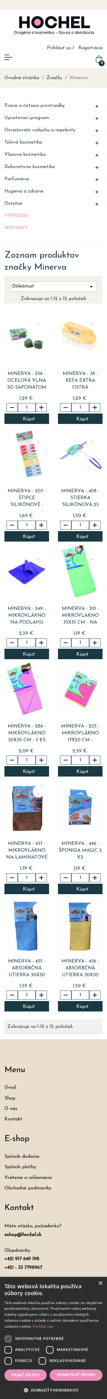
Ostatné (13, 203)
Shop (9, 1098)
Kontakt (13, 1119)
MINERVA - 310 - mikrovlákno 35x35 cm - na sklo (80, 616)
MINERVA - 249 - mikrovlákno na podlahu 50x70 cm (27, 616)
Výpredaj (16, 215)
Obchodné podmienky (27, 1188)
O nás (10, 1108)
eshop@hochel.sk (22, 1234)
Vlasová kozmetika (24, 154)
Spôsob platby (20, 1167)
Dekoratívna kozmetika (29, 167)
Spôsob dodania (21, 1156)
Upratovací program (26, 118)
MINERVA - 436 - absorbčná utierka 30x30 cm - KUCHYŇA (80, 969)
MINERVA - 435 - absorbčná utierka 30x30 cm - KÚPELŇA (26, 969)
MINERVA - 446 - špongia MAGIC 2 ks (80, 850)
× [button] (100, 1283)
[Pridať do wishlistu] (39, 322)
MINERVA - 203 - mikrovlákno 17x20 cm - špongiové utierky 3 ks (80, 734)
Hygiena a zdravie (23, 191)
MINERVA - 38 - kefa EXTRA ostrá (80, 380)
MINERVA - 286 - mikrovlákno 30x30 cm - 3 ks (27, 733)
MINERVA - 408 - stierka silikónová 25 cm (80, 499)
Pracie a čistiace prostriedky (34, 105)
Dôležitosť (53, 286)
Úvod (10, 1087)
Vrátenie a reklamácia (28, 1177)
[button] (53, 1389)
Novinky (16, 228)
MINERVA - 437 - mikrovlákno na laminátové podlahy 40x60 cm (27, 851)
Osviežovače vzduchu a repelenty (39, 130)
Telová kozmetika (23, 142)
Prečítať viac (43, 1326)
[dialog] (53, 1338)
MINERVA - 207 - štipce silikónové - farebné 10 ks (27, 499)
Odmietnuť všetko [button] (76, 1374)
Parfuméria (16, 179)
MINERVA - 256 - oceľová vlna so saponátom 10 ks (26, 381)
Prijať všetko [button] (26, 1375)
